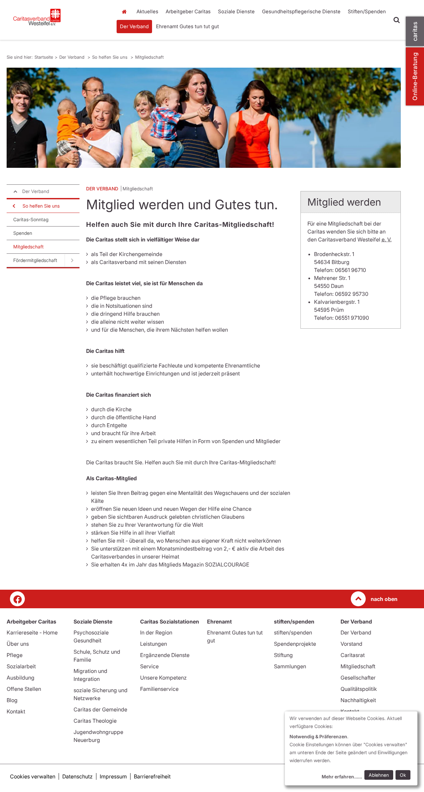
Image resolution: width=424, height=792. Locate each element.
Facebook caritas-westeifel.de (17, 598)
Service (149, 666)
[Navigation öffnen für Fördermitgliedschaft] (72, 260)
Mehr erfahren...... (342, 776)
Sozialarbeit (21, 666)
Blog (12, 700)
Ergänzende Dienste (164, 655)
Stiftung (283, 655)
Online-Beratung (414, 76)
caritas (414, 31)
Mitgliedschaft (149, 57)
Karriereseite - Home (32, 632)
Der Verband (134, 26)
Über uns (18, 643)
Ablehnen (379, 775)
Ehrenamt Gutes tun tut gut (187, 26)
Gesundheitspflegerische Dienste (301, 11)
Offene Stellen (24, 689)
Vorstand (351, 643)
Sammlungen (290, 666)
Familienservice (159, 689)
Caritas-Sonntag (30, 219)
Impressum (113, 776)
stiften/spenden (293, 632)
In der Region (156, 632)
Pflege (15, 655)
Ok (403, 775)
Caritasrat (353, 655)
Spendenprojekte (295, 643)
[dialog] (351, 748)
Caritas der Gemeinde (100, 709)
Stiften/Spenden (367, 11)
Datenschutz (77, 776)
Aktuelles (147, 11)
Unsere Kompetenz (163, 677)
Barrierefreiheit (152, 776)
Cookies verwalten (32, 776)
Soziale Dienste (236, 11)
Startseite (125, 11)
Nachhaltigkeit (358, 700)
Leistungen (153, 643)
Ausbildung (20, 677)
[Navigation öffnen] (13, 206)
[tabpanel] (204, 118)
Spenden (22, 233)
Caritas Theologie (95, 720)
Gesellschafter (358, 677)
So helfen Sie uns (110, 57)
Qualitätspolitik (359, 689)
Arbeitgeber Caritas (188, 11)
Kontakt (16, 711)
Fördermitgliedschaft (35, 260)
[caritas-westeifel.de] (59, 20)
